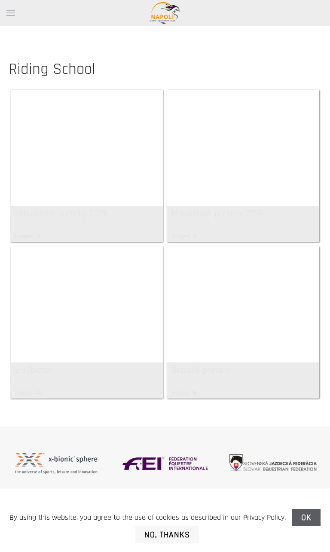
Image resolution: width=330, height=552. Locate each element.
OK (306, 517)
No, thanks (167, 534)
